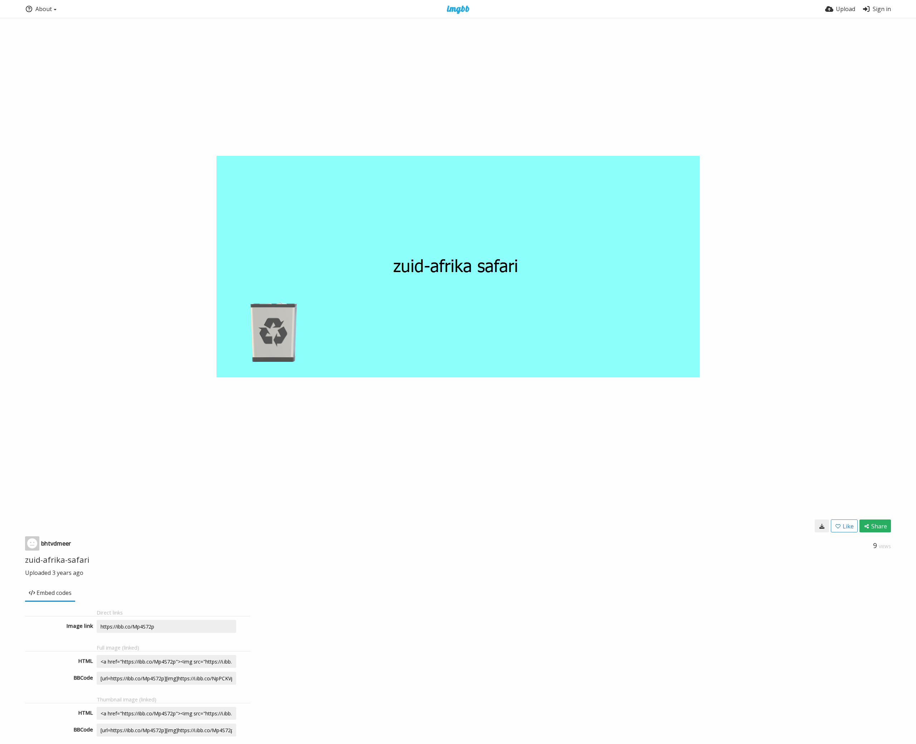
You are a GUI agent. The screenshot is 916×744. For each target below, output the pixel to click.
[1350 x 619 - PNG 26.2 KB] (822, 525)
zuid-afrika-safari (57, 559)
